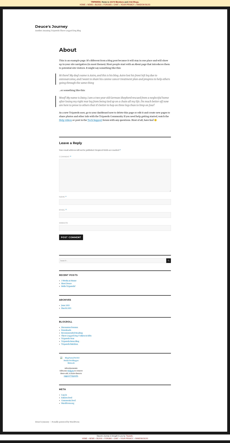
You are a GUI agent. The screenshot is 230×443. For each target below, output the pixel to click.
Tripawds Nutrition (69, 344)
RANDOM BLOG (143, 4)
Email (63, 210)
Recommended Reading (72, 333)
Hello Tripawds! (68, 286)
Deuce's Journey (51, 26)
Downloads (66, 330)
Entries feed (66, 398)
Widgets (70, 371)
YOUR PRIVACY (127, 4)
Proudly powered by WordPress (65, 422)
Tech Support (94, 120)
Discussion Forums (69, 327)
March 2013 (66, 308)
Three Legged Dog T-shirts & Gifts (76, 336)
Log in (64, 395)
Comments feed (68, 400)
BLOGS (98, 4)
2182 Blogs (133, 2)
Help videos (65, 120)
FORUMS (107, 4)
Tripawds (129, 435)
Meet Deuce (66, 283)
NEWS (90, 4)
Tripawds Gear (67, 338)
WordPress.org (67, 403)
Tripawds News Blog (70, 341)
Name (63, 197)
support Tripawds (71, 376)
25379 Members (117, 2)
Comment (65, 157)
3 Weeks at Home (68, 281)
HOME (82, 4)
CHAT (116, 4)
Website (63, 223)
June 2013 (65, 305)
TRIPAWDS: (96, 2)
